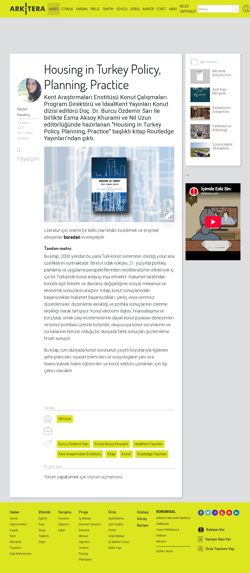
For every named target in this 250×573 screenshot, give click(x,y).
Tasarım (15, 548)
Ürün (112, 512)
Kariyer (148, 9)
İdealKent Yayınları (149, 444)
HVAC (112, 530)
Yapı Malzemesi (20, 553)
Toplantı (44, 536)
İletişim (161, 541)
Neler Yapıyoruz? (188, 8)
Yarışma (82, 9)
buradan (72, 237)
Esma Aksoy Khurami (111, 444)
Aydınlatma (116, 518)
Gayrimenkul (18, 524)
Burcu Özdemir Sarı (73, 444)
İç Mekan (85, 518)
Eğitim (43, 518)
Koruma (84, 530)
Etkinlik (67, 9)
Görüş (135, 9)
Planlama (85, 559)
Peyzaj (83, 553)
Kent (13, 536)
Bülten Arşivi (164, 551)
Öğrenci (63, 524)
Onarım (84, 548)
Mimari (83, 536)
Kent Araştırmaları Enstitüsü (80, 454)
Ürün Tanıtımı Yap (220, 549)
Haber (53, 9)
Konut (126, 454)
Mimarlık (15, 542)
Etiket (161, 9)
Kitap (111, 454)
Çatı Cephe (115, 524)
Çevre (14, 518)
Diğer (42, 542)
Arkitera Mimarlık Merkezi (173, 518)
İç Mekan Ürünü (118, 542)
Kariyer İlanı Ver (218, 539)
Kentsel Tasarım (90, 524)
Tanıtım (108, 9)
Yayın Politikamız (167, 529)
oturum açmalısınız (105, 476)
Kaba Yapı (114, 548)
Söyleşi (121, 9)
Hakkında (162, 524)
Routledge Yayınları (152, 454)
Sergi (42, 530)
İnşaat (14, 530)
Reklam (161, 535)
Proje (95, 9)
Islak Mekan (116, 536)
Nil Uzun (65, 419)
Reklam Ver (215, 530)
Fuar (41, 524)
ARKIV (173, 9)
